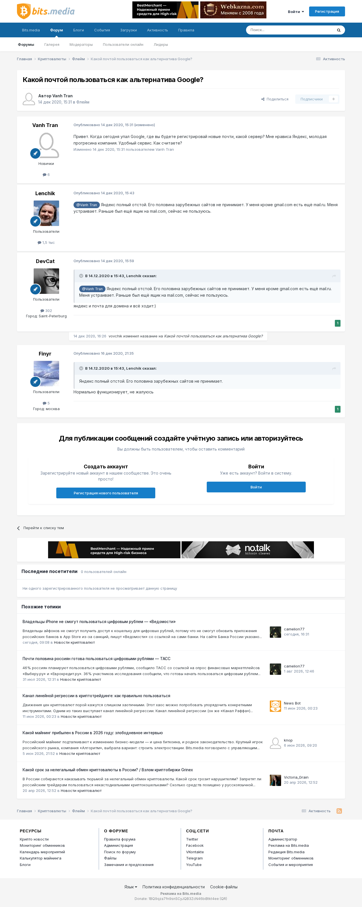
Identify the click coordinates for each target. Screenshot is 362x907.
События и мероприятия (290, 864)
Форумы (26, 44)
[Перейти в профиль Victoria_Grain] (275, 780)
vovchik (115, 336)
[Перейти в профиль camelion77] (275, 632)
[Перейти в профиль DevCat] (46, 281)
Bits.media (31, 30)
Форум (56, 30)
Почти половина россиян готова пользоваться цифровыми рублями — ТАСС (97, 658)
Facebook (195, 845)
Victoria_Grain (296, 777)
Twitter (192, 839)
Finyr (45, 354)
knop (288, 740)
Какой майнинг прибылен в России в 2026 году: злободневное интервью (93, 733)
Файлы (110, 858)
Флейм (82, 102)
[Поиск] (339, 30)
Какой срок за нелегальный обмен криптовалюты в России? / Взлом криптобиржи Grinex (108, 770)
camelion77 (294, 629)
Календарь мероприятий (42, 852)
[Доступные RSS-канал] (339, 811)
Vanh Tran (62, 95)
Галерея (51, 44)
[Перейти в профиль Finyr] (46, 373)
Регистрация (327, 11)
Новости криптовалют (74, 642)
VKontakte (195, 852)
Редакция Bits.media (286, 852)
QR (223, 899)
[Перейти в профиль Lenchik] (46, 213)
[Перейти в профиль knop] (275, 743)
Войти (295, 11)
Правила (186, 30)
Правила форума (119, 839)
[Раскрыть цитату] (81, 275)
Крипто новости (34, 839)
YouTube (194, 864)
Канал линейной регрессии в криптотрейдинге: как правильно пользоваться (96, 695)
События (102, 30)
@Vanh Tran (86, 205)
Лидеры (161, 44)
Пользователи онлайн (123, 44)
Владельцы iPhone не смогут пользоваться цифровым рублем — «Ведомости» (99, 621)
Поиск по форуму (120, 852)
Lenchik (45, 193)
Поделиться (276, 99)
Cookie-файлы (224, 886)
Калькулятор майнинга (40, 858)
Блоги (78, 30)
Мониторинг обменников (42, 845)
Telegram (194, 858)
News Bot (292, 703)
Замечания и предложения (129, 864)
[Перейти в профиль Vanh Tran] (29, 99)
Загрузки (128, 30)
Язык (129, 886)
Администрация (118, 845)
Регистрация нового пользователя (106, 493)
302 (48, 310)
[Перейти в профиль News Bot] (275, 706)
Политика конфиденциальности (174, 886)
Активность (157, 30)
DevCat (45, 261)
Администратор (282, 839)
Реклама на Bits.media (288, 845)
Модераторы (81, 44)
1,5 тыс (48, 242)
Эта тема (317, 30)
